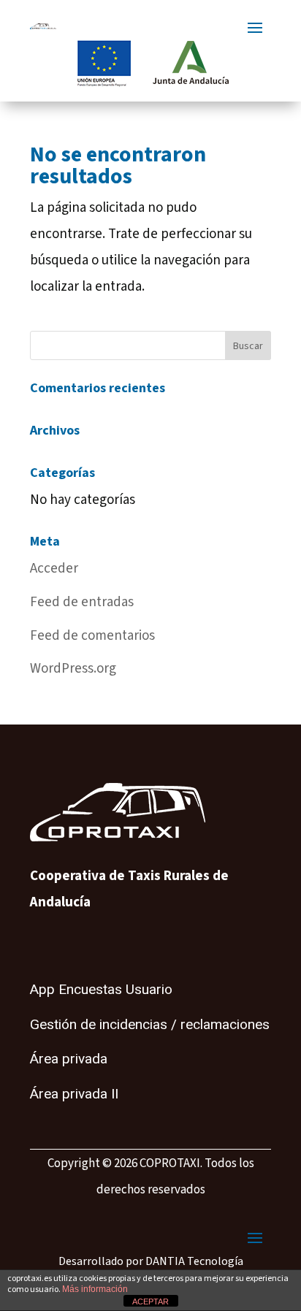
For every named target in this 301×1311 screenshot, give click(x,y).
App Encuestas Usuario (101, 989)
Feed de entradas (82, 602)
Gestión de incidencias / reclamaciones (150, 1024)
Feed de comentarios (92, 636)
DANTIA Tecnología (194, 1261)
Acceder (54, 568)
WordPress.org (73, 669)
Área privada (68, 1059)
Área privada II (74, 1094)
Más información (95, 1289)
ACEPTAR (150, 1301)
